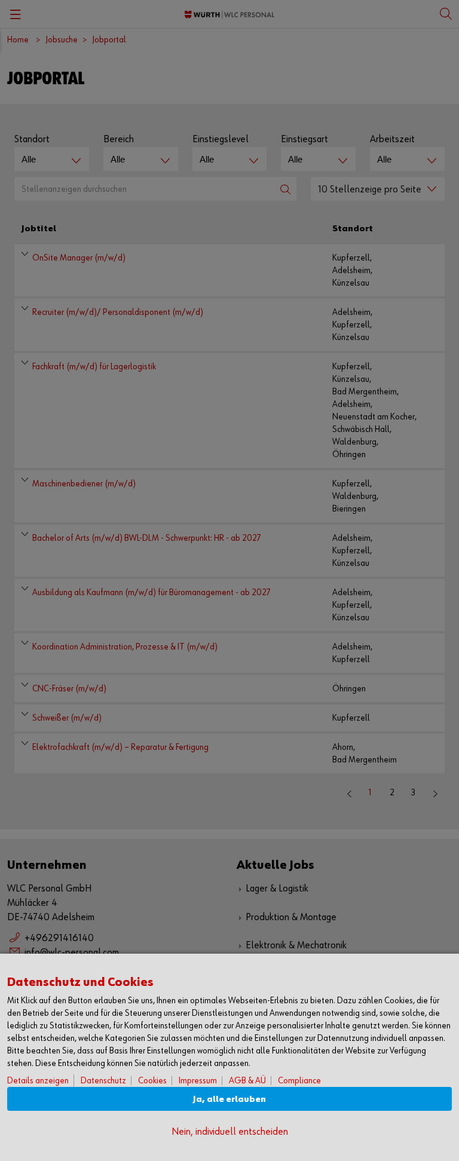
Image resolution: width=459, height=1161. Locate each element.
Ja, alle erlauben (229, 1099)
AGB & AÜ (247, 1080)
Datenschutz (103, 1080)
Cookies (152, 1080)
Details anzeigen (38, 1080)
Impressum (198, 1080)
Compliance (299, 1080)
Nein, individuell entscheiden (230, 1132)
